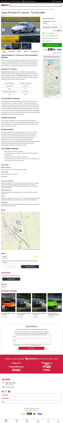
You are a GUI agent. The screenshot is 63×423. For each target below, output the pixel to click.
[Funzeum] (16, 370)
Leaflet (46, 95)
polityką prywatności (37, 345)
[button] (57, 78)
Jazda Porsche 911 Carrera (29, 9)
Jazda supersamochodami (16, 9)
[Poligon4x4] (46, 366)
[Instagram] (6, 392)
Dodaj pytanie (11, 279)
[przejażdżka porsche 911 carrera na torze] (20, 30)
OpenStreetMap (53, 95)
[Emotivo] (31, 359)
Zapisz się (31, 348)
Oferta (8, 9)
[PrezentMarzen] (16, 366)
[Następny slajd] (37, 29)
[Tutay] (46, 370)
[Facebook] (2, 392)
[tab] (6, 46)
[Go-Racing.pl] (5, 5)
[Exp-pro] (16, 363)
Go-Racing (3, 9)
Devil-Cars (3, 286)
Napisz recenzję (30, 266)
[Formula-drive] (46, 363)
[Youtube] (9, 392)
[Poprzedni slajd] (3, 29)
